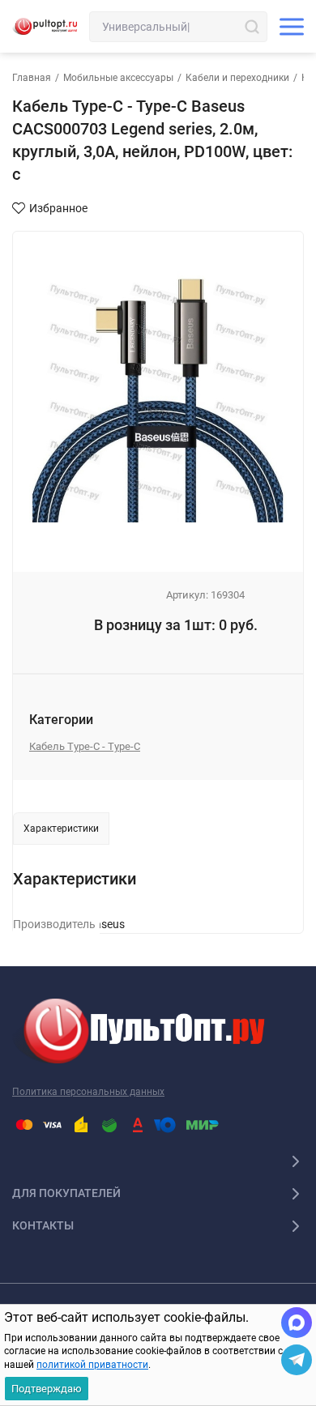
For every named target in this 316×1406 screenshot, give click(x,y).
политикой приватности (92, 1364)
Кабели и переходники (237, 78)
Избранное (58, 208)
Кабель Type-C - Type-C (84, 746)
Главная (31, 78)
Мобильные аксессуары (118, 78)
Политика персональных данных (88, 1091)
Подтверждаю (46, 1389)
